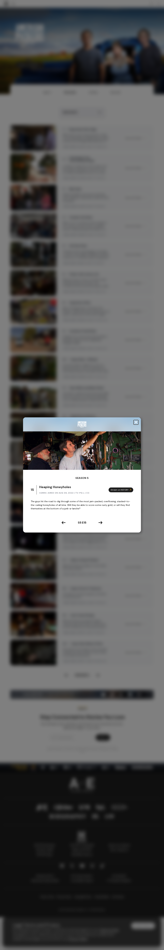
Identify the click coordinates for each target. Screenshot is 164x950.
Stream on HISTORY (119, 490)
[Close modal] (136, 422)
